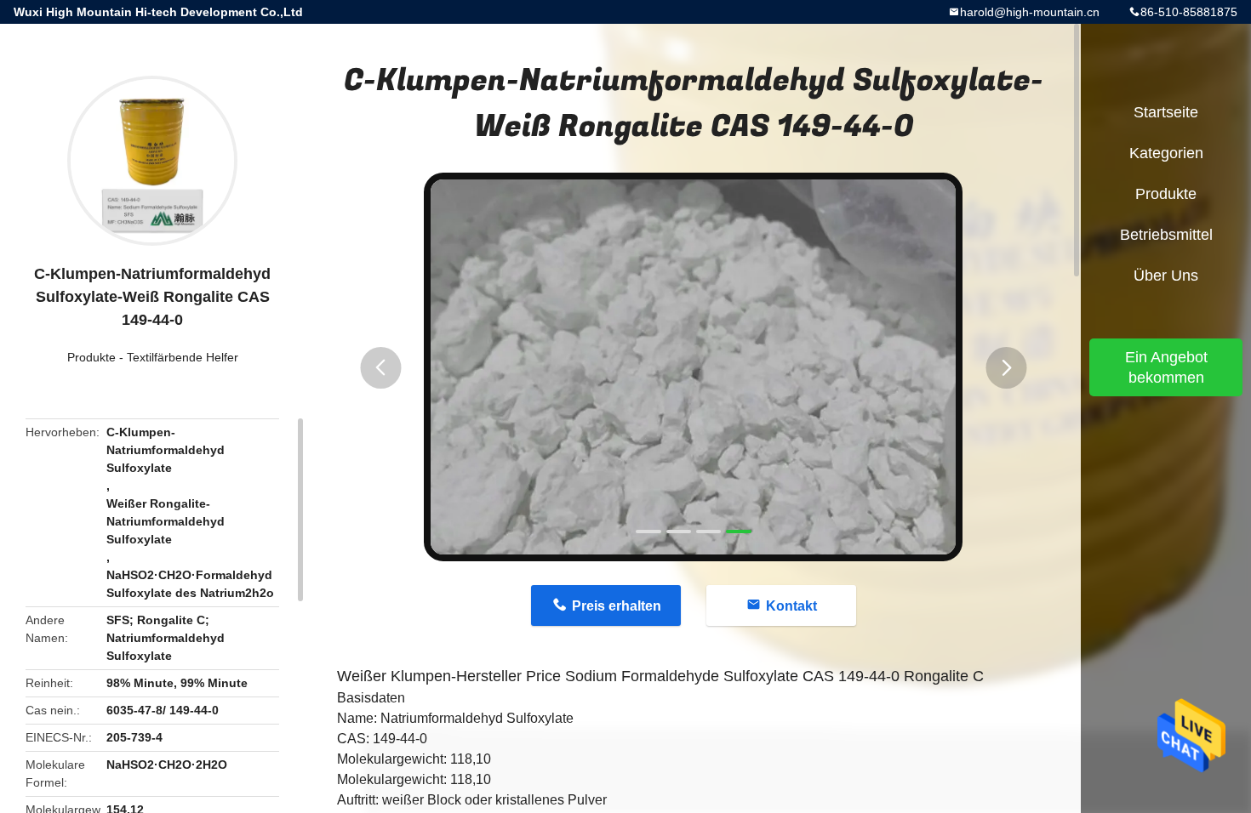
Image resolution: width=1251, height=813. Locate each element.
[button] (380, 368)
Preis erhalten (616, 606)
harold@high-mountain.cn (1030, 12)
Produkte (91, 357)
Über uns (1166, 275)
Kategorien (1166, 153)
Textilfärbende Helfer (182, 357)
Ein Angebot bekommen (1166, 367)
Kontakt (791, 606)
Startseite (1166, 112)
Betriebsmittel (1166, 234)
